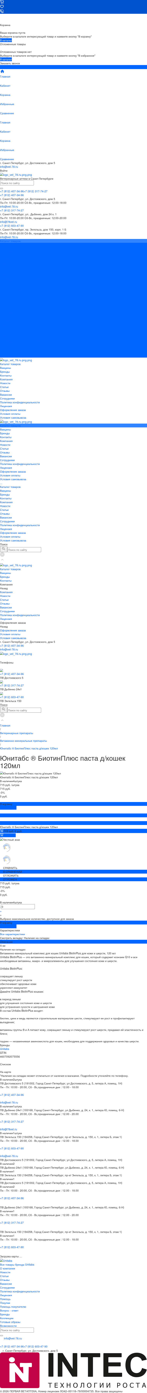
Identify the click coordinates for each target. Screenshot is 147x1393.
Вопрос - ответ (9, 1310)
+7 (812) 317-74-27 (12, 685)
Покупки (5, 1303)
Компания (6, 317)
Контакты (5, 313)
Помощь (5, 1299)
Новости (5, 260)
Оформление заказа (13, 348)
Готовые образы (10, 1322)
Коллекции (6, 1318)
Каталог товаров (10, 302)
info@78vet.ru (8, 1129)
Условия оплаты (10, 291)
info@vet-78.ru (9, 167)
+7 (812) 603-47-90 (12, 697)
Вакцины (5, 306)
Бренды (5, 310)
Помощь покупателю (13, 1306)
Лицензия (6, 283)
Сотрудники (7, 275)
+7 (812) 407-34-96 (12, 645)
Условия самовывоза (13, 294)
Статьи (4, 264)
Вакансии (6, 271)
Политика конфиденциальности (20, 279)
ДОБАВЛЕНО (8, 808)
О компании (7, 1268)
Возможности (8, 1326)
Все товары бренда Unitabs (17, 1264)
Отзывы (5, 268)
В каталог (6, 40)
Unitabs (4, 1049)
